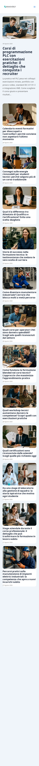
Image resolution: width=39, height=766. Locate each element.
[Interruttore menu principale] (34, 7)
